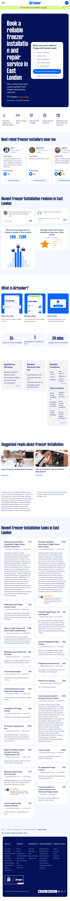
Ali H (12, 148)
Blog (18, 863)
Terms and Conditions (22, 860)
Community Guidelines (22, 856)
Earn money (7, 851)
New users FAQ (8, 870)
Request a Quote (13, 180)
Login (30, 853)
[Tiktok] (64, 891)
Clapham (61, 494)
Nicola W (40, 148)
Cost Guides (8, 858)
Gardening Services (44, 863)
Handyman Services (44, 849)
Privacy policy (20, 867)
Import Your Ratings (33, 856)
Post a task (31, 849)
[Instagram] (62, 891)
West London (56, 858)
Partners (7, 867)
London (53, 494)
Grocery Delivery (43, 858)
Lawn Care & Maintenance (45, 865)
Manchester (56, 856)
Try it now (44, 7)
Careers (18, 851)
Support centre (32, 858)
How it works (8, 849)
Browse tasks (32, 851)
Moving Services (43, 860)
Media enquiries (20, 853)
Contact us (19, 865)
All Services (42, 867)
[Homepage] (35, 2)
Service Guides (8, 860)
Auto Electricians (43, 853)
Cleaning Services (43, 851)
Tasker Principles (21, 858)
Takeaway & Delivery (44, 856)
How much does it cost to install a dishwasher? (50, 470)
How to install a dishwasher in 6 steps (17, 469)
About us (19, 849)
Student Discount (9, 865)
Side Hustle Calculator (10, 853)
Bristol (54, 853)
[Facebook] (59, 891)
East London (56, 851)
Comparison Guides (9, 863)
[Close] (64, 8)
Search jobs (7, 856)
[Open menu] (3, 3)
